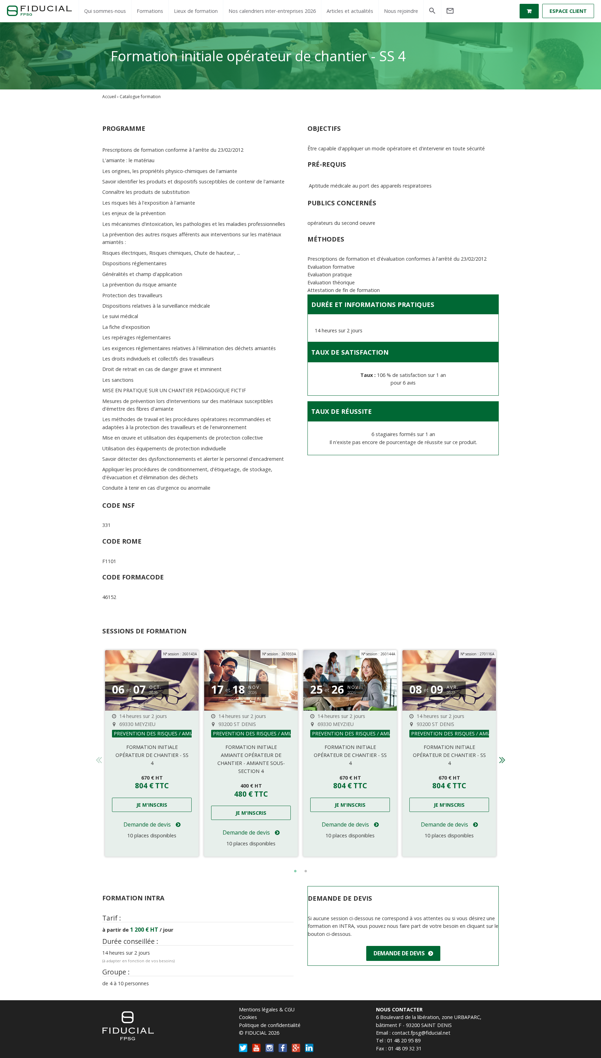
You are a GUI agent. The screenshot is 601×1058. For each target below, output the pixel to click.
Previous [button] (98, 757)
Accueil (109, 97)
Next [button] (502, 757)
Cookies (248, 1017)
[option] (151, 753)
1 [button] (295, 871)
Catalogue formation (140, 97)
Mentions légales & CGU (267, 1009)
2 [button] (305, 871)
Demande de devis (147, 824)
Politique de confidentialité (269, 1025)
